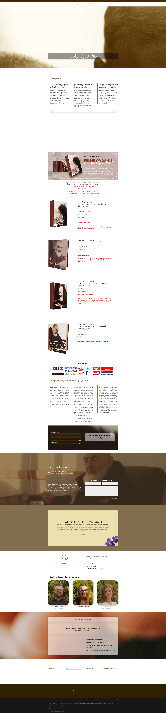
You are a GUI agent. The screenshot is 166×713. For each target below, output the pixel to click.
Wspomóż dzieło (108, 4)
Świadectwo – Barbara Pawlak (83, 522)
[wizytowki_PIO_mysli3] (83, 145)
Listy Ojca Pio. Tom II (85, 240)
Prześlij (114, 498)
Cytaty (66, 4)
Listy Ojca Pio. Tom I (85, 202)
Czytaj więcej (83, 534)
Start (54, 4)
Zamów (71, 4)
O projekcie (60, 4)
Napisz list (88, 4)
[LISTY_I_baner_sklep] (83, 179)
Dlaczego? (76, 4)
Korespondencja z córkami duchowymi (92, 283)
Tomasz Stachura (60, 711)
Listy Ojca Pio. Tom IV (85, 324)
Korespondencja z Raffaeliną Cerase (91, 242)
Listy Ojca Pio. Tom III (85, 281)
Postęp (82, 4)
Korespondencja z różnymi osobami (91, 326)
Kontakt (94, 4)
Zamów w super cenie (83, 222)
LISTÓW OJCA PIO (89, 186)
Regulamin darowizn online (54, 708)
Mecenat (100, 4)
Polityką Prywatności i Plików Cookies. (85, 703)
